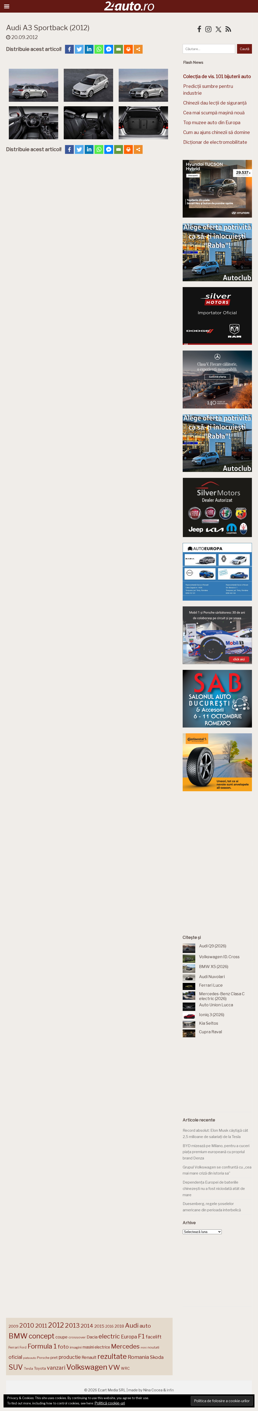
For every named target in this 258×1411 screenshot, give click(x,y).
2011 (41, 1325)
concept (41, 1336)
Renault (89, 1357)
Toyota (40, 1368)
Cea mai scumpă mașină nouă (214, 112)
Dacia (92, 1336)
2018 (119, 1326)
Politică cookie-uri (109, 1403)
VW (114, 1367)
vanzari (56, 1367)
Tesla (28, 1368)
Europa (129, 1337)
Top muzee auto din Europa (211, 122)
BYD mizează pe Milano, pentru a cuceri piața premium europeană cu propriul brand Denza (216, 1152)
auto (145, 1326)
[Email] (118, 49)
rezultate (112, 1356)
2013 (72, 1325)
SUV (16, 1367)
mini (144, 1347)
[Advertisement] (220, 828)
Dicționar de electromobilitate (215, 142)
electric (109, 1336)
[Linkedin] (89, 49)
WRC (125, 1368)
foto (63, 1347)
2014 (87, 1326)
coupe (61, 1336)
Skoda (157, 1357)
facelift (154, 1336)
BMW (18, 1336)
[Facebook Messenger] (108, 49)
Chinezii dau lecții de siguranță (215, 103)
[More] (138, 49)
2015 (99, 1326)
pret (54, 1357)
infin (170, 1390)
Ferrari (14, 1347)
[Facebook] (69, 49)
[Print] (128, 49)
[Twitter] (79, 49)
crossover (77, 1337)
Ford (23, 1347)
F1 (141, 1336)
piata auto (29, 1358)
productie (70, 1357)
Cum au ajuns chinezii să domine (216, 132)
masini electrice (96, 1347)
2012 (56, 1325)
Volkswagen (86, 1367)
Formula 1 (42, 1346)
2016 (109, 1326)
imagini (76, 1347)
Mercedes (125, 1346)
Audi (132, 1325)
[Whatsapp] (98, 49)
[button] (33, 86)
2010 (26, 1325)
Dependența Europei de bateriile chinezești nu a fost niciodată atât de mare (214, 1188)
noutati (153, 1347)
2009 (13, 1326)
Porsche (43, 1358)
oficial (15, 1357)
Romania (138, 1357)
